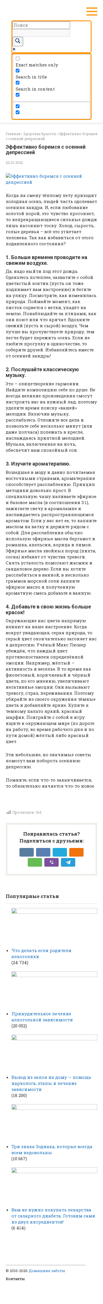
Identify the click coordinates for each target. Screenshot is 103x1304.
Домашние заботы (47, 1270)
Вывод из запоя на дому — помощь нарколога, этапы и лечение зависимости (51, 1083)
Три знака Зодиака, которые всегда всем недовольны (51, 1149)
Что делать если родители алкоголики (41, 953)
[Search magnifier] (17, 41)
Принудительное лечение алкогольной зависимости (42, 1016)
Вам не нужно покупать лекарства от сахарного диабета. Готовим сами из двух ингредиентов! (53, 1216)
